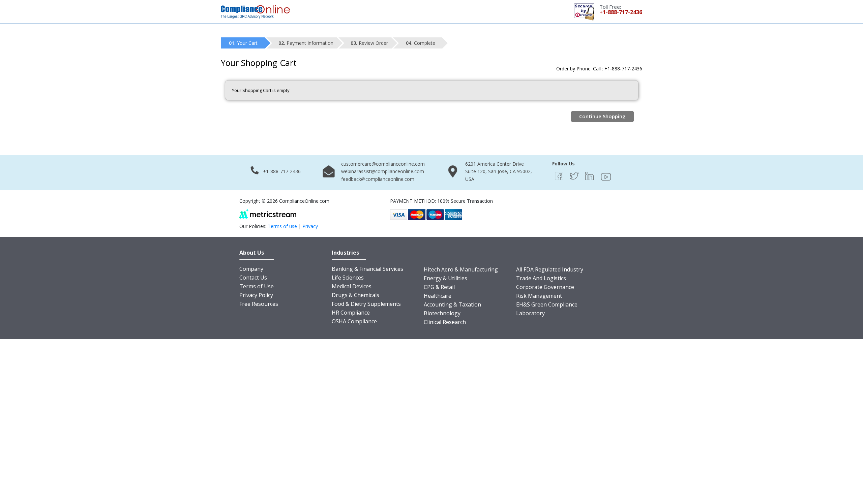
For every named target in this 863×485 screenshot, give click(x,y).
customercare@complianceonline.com (383, 164)
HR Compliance (351, 312)
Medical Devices (351, 286)
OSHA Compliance (354, 321)
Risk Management (539, 295)
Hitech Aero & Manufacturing (461, 269)
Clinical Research (445, 322)
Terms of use (282, 226)
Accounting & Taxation (452, 304)
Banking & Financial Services (367, 268)
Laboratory (530, 313)
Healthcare (437, 295)
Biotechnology (442, 313)
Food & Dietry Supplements (366, 304)
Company (251, 268)
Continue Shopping (602, 116)
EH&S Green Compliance (546, 304)
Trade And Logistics (541, 278)
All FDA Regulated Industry (549, 269)
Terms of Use (256, 286)
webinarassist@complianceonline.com (382, 171)
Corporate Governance (545, 287)
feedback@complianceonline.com (377, 179)
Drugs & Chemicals (355, 295)
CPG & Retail (439, 287)
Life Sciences (348, 277)
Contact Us (253, 277)
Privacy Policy (256, 295)
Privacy (310, 226)
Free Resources (258, 304)
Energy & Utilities (445, 278)
